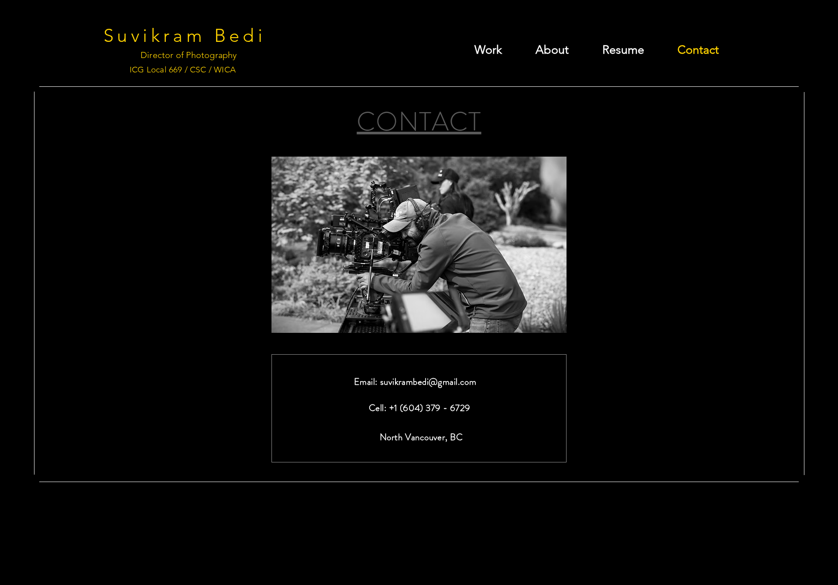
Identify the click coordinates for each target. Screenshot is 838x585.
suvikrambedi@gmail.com (428, 381)
